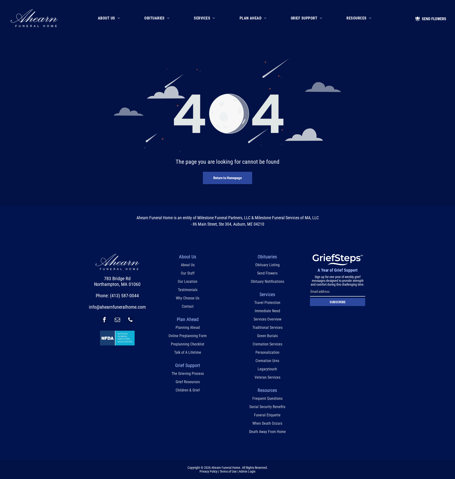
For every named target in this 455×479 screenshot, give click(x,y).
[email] (117, 320)
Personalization (267, 352)
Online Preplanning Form (187, 336)
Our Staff (188, 273)
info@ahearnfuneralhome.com (117, 307)
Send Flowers (267, 273)
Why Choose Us (187, 298)
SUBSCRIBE (338, 302)
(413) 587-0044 (124, 295)
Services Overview (267, 319)
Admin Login (247, 471)
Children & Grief (188, 390)
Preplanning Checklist (187, 344)
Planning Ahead (188, 327)
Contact (188, 306)
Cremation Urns (267, 360)
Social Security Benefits (267, 407)
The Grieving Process (188, 373)
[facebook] (104, 320)
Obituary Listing (267, 265)
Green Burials (267, 336)
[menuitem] (109, 18)
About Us (188, 265)
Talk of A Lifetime (187, 352)
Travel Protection (267, 302)
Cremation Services (267, 344)
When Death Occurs (267, 423)
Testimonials (187, 290)
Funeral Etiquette (267, 415)
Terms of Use (228, 471)
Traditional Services (267, 327)
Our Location (187, 281)
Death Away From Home (267, 431)
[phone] (130, 320)
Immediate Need (267, 311)
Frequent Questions (267, 398)
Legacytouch (267, 369)
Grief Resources (188, 382)
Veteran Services (267, 377)
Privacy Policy (209, 471)
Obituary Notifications (267, 281)
